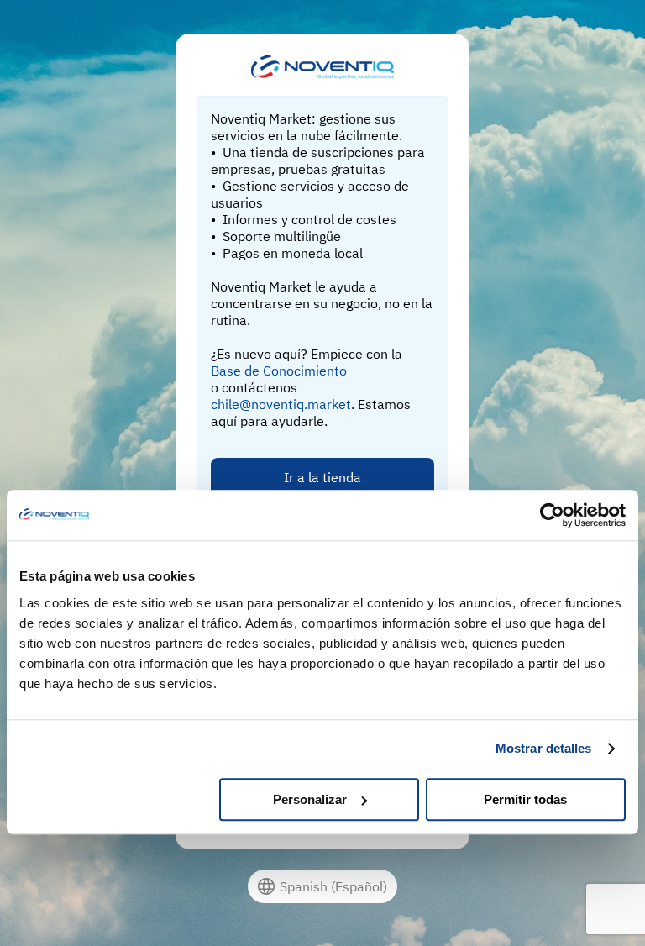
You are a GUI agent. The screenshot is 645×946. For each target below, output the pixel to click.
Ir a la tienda (322, 477)
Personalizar (310, 799)
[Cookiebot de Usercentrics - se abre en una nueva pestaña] (552, 515)
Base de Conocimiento (279, 370)
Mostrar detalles (544, 748)
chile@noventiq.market (281, 404)
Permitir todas (525, 799)
